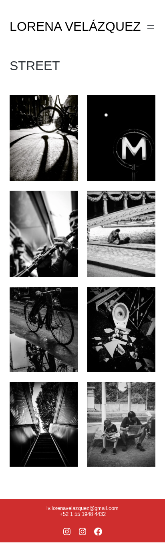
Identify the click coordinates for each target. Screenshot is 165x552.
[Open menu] (150, 27)
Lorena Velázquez (75, 26)
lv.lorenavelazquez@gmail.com (82, 508)
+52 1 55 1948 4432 (83, 514)
